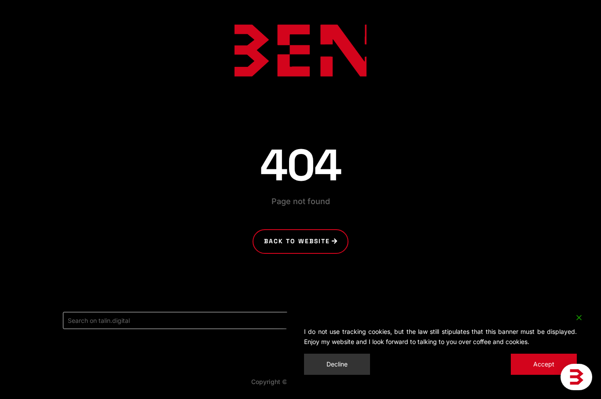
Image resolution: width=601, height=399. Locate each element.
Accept (543, 364)
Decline (337, 364)
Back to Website (297, 241)
